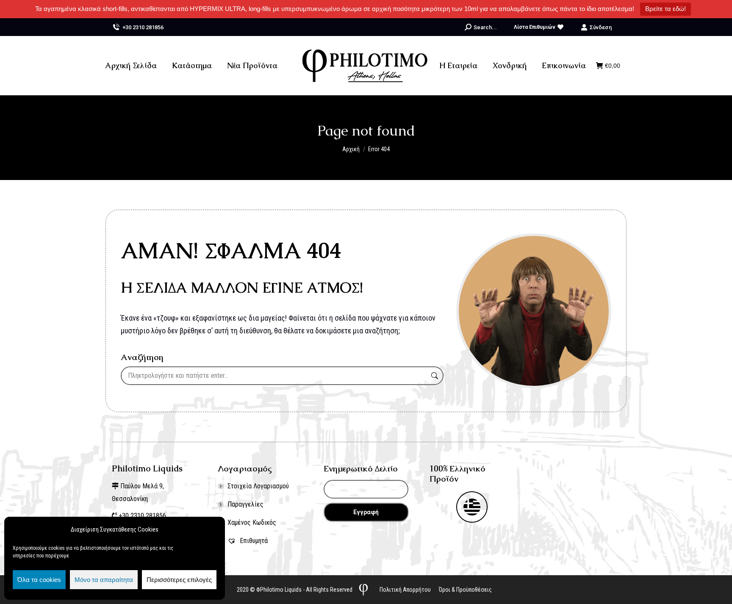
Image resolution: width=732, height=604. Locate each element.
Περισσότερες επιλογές (179, 579)
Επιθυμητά (253, 541)
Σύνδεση (601, 27)
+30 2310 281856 (143, 27)
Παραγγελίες (245, 504)
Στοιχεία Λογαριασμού (258, 486)
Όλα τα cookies (39, 579)
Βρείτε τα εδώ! (665, 8)
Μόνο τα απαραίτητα (104, 579)
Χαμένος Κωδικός (251, 522)
